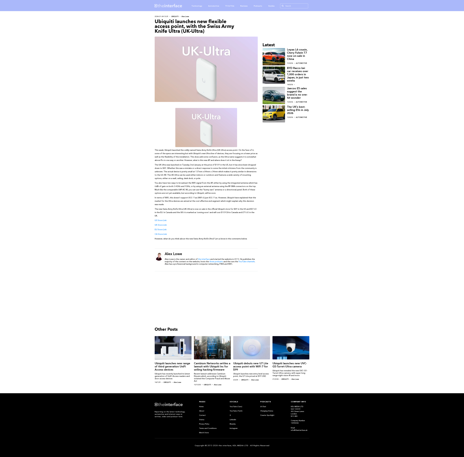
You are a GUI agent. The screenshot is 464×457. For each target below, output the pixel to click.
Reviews (244, 6)
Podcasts (258, 6)
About (201, 411)
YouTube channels (247, 261)
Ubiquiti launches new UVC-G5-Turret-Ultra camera (289, 365)
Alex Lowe (185, 16)
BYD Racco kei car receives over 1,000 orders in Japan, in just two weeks (298, 74)
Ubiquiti (175, 16)
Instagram (234, 428)
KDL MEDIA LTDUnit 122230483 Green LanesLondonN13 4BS (297, 411)
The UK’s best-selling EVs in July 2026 (298, 110)
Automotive (213, 6)
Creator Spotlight (267, 415)
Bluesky (233, 424)
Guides (271, 6)
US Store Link (161, 220)
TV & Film (229, 6)
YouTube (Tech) (236, 411)
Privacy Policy (204, 424)
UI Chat (263, 406)
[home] (180, 5)
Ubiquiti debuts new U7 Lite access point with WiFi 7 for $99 (250, 366)
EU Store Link (161, 229)
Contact (202, 415)
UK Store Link (161, 225)
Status (201, 419)
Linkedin (233, 419)
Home (201, 406)
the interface (204, 259)
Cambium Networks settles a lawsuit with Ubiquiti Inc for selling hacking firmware (212, 366)
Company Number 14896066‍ (298, 421)
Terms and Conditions (208, 428)
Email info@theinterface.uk (299, 429)
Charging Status (266, 411)
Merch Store (204, 433)
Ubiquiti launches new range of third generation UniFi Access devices (172, 366)
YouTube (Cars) (236, 406)
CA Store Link (161, 234)
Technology (197, 6)
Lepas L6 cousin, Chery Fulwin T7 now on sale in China (297, 54)
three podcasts (216, 261)
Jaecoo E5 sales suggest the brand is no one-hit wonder (297, 93)
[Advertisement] (206, 292)
